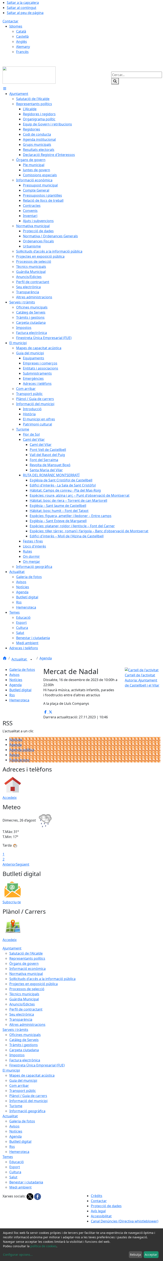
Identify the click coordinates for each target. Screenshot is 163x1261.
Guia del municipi (23, 1080)
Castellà (22, 36)
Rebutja (135, 1255)
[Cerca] (115, 81)
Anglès (21, 41)
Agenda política (21, 749)
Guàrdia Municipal (24, 999)
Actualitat (19, 659)
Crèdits (96, 1195)
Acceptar (151, 1255)
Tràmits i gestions (23, 1045)
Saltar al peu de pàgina (25, 12)
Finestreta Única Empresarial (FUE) (37, 1065)
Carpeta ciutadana (24, 1050)
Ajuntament (12, 948)
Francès (22, 51)
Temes (8, 1156)
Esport (14, 1167)
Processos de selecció (26, 989)
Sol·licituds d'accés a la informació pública (42, 978)
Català (21, 31)
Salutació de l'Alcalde (26, 953)
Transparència (20, 1019)
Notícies (15, 679)
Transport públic (22, 1090)
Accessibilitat (101, 1216)
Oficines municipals (25, 1034)
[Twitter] (30, 1196)
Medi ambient (20, 1187)
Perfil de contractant (25, 1009)
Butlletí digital (20, 690)
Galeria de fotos (22, 669)
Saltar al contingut (21, 7)
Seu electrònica (21, 1014)
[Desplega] (31, 660)
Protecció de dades (106, 1206)
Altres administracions (27, 1024)
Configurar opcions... (18, 1255)
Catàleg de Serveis (24, 1039)
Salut (13, 1177)
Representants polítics (27, 958)
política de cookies (43, 1246)
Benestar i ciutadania (26, 1182)
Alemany (23, 46)
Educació (16, 1162)
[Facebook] (37, 1196)
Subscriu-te (12, 902)
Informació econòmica (27, 968)
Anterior (9, 864)
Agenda (45, 658)
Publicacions (19, 760)
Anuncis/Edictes (22, 1004)
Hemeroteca (19, 700)
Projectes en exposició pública (33, 984)
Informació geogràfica (27, 1111)
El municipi (11, 1070)
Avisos (14, 674)
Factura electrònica (24, 1060)
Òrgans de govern (24, 963)
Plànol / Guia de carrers (28, 1095)
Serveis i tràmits (15, 1029)
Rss (12, 695)
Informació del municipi (28, 1100)
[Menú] (5, 88)
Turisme (15, 1106)
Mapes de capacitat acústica (32, 1075)
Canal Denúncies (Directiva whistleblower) (124, 1221)
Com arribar (19, 1085)
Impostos (17, 1055)
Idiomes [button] (15, 26)
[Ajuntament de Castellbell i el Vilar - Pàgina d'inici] (29, 74)
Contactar (10, 21)
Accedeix (10, 797)
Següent (22, 864)
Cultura (15, 1172)
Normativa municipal (26, 973)
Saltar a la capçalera (23, 2)
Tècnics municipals (24, 994)
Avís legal (98, 1211)
